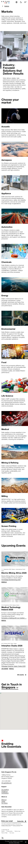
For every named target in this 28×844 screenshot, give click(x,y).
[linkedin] (2, 838)
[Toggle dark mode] (21, 2)
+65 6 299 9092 (5, 781)
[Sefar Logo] (5, 2)
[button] (16, 2)
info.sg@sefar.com (6, 783)
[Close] (26, 842)
